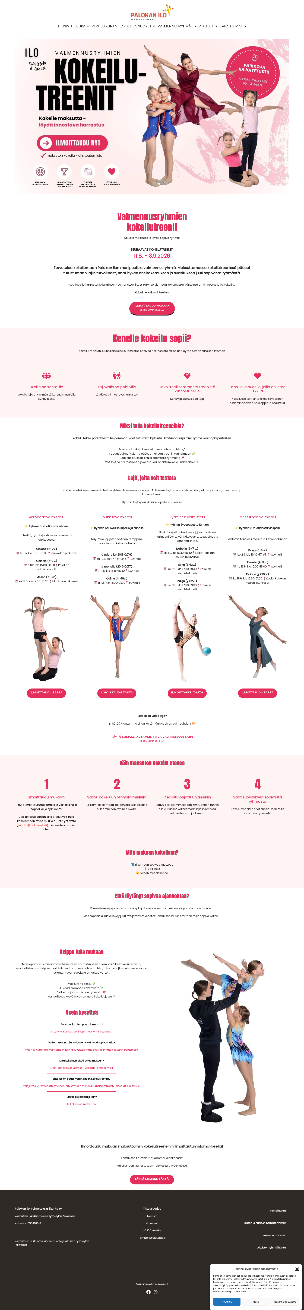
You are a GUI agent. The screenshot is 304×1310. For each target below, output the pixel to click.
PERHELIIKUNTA (104, 26)
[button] (297, 1269)
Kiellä (256, 1301)
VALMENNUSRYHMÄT (175, 26)
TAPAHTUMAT (231, 26)
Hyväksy (227, 1301)
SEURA (80, 26)
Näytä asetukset (285, 1301)
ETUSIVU (65, 26)
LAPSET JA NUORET (135, 26)
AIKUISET (206, 26)
